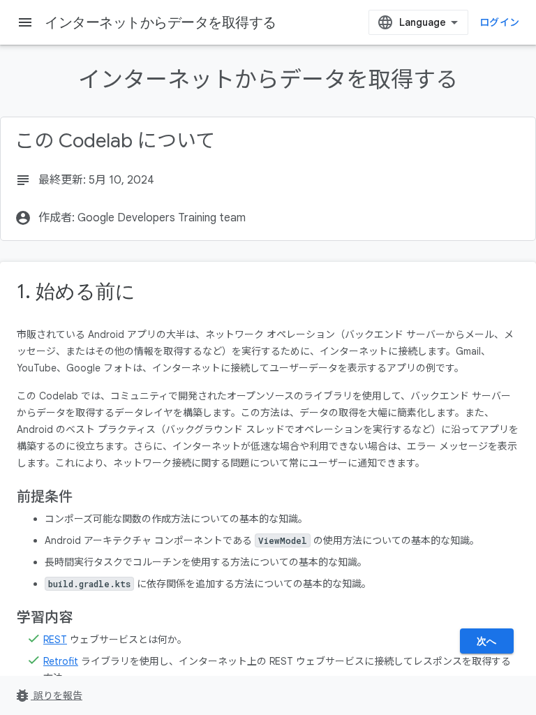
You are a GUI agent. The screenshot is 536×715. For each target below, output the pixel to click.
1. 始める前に (76, 291)
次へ (487, 641)
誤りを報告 (48, 695)
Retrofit (60, 661)
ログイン (499, 22)
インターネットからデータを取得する (160, 22)
